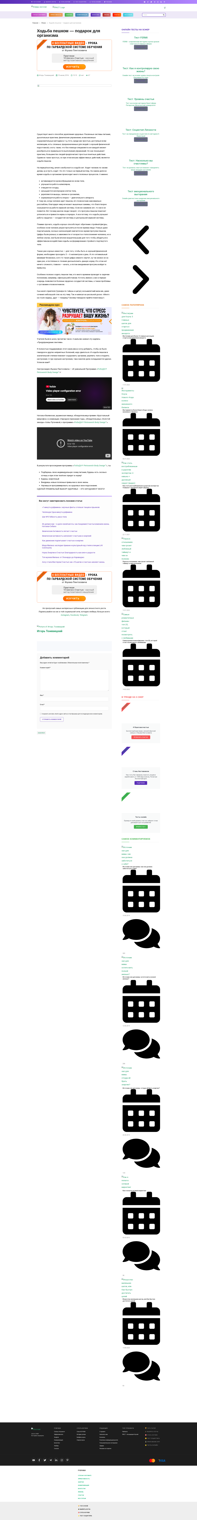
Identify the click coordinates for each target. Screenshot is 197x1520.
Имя (42, 695)
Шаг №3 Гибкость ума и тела (54, 517)
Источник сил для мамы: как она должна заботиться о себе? (137, 867)
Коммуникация (82, 14)
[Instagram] (157, 2)
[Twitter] (151, 2)
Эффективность (55, 14)
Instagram (65, 615)
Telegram (83, 615)
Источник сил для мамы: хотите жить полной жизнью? (139, 978)
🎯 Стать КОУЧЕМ (151, 1435)
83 (123, 1385)
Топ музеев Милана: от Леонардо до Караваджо (63, 557)
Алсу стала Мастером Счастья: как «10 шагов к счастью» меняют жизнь (73, 562)
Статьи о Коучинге (39, 14)
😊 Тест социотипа (152, 1438)
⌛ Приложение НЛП (152, 1442)
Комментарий (45, 667)
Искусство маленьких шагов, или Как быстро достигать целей (139, 1300)
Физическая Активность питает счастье (59, 531)
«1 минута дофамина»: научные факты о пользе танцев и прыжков (71, 507)
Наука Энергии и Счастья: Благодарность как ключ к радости (68, 552)
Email (42, 704)
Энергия (69, 14)
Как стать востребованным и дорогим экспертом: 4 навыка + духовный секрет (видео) (141, 486)
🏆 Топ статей (150, 1428)
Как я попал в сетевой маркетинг (134, 1190)
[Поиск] (164, 14)
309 (124, 953)
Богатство (95, 14)
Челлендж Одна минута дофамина (57, 512)
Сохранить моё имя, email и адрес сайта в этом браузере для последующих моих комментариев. (72, 714)
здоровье (41, 733)
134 (124, 1173)
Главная (35, 23)
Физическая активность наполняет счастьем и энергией (66, 536)
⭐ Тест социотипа (85, 1515)
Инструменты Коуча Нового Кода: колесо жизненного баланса (138, 411)
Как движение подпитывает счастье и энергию (62, 541)
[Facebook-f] (148, 2)
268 (124, 1063)
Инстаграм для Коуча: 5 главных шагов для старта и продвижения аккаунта (138, 337)
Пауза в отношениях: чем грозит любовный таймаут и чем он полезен (138, 562)
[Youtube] (144, 2)
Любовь (106, 14)
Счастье (117, 14)
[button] (141, 240)
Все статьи (128, 14)
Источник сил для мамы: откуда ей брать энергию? (141, 1088)
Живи (43, 23)
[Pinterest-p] (164, 2)
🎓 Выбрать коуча (151, 1431)
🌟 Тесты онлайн (151, 1445)
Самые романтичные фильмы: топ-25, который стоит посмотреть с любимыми (140, 641)
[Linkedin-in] (161, 2)
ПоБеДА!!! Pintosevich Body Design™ (90, 422)
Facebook (74, 615)
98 (123, 1275)
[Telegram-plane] (154, 2)
